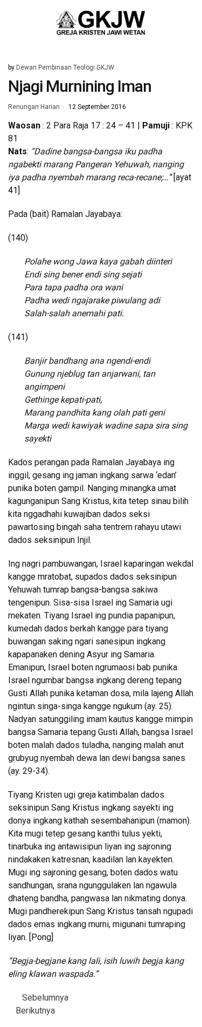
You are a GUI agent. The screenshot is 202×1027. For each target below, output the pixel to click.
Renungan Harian (34, 107)
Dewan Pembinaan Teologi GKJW (65, 67)
